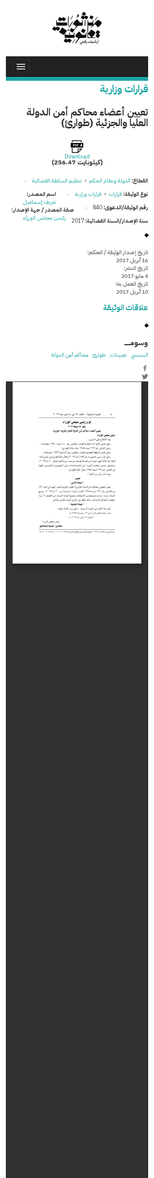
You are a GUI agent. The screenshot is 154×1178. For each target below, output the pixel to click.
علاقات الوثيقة (125, 307)
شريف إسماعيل (39, 202)
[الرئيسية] (77, 28)
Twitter (145, 376)
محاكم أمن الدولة (69, 355)
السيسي (139, 355)
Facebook (145, 368)
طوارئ (99, 355)
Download (77, 157)
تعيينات (118, 355)
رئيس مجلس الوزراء (44, 218)
